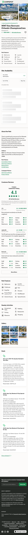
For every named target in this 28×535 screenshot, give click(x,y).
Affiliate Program (20, 523)
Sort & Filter (5, 80)
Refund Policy (5, 165)
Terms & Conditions (6, 163)
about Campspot (20, 500)
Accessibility (5, 525)
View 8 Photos (6, 17)
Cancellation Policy (6, 162)
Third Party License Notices (10, 526)
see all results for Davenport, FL (10, 23)
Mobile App (23, 522)
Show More (14, 272)
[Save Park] (25, 32)
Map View (23, 80)
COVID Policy (5, 167)
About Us (14, 522)
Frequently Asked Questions (19, 514)
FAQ (18, 522)
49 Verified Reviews (16, 32)
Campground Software (9, 523)
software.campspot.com (7, 504)
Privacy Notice (5, 174)
